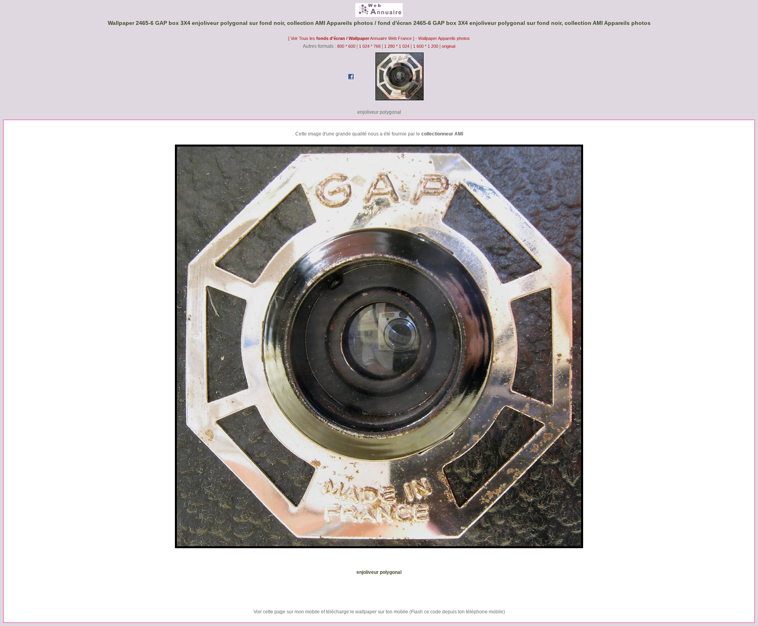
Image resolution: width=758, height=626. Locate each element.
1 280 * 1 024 (396, 46)
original (448, 46)
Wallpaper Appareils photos (444, 38)
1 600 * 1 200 (425, 46)
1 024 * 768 (370, 46)
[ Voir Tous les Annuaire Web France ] (351, 38)
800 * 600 (346, 46)
